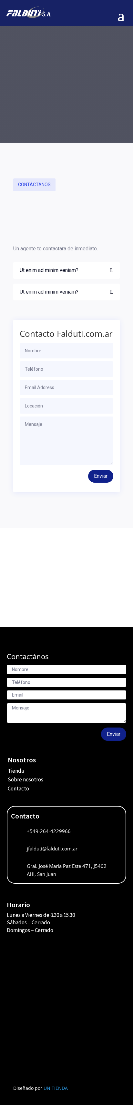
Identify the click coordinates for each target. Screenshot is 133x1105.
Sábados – (19, 922)
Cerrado (41, 922)
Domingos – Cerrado (30, 930)
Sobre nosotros (25, 779)
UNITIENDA (56, 1088)
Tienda (16, 770)
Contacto (18, 788)
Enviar (100, 476)
